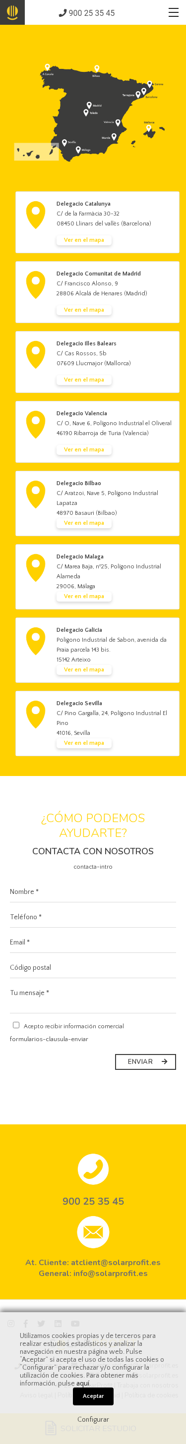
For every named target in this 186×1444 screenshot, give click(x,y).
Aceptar (93, 1396)
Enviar (141, 1061)
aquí (82, 1384)
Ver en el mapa (84, 240)
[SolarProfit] (12, 12)
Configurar (93, 1420)
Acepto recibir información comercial (73, 1026)
